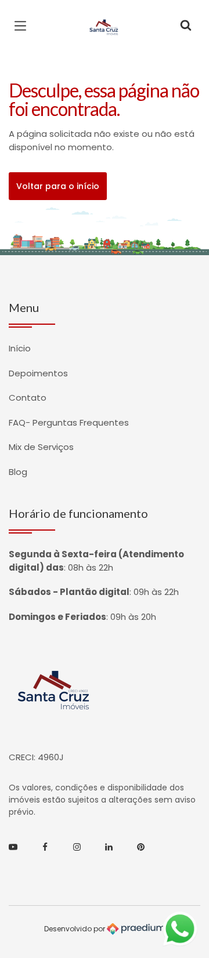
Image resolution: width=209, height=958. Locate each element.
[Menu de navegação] (23, 26)
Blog (18, 472)
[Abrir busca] (185, 26)
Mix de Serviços (41, 447)
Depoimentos (38, 373)
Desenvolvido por (75, 928)
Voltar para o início (57, 186)
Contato (27, 397)
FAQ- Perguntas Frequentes (69, 422)
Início (20, 348)
